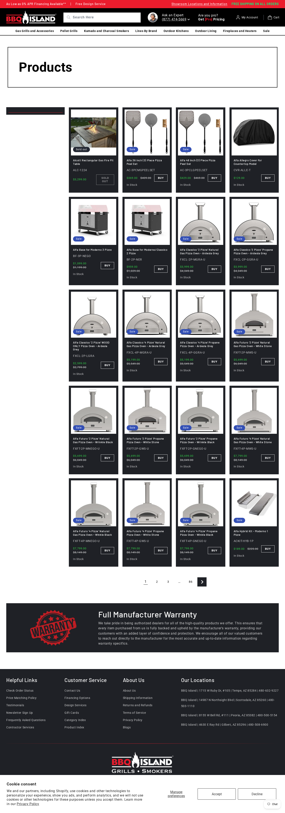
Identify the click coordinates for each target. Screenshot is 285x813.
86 (190, 581)
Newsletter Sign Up (19, 712)
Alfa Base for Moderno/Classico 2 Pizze (147, 251)
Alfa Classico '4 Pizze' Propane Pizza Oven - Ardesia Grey (200, 344)
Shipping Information (138, 697)
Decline (257, 794)
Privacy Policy (28, 804)
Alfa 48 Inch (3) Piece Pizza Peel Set (198, 162)
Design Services (75, 705)
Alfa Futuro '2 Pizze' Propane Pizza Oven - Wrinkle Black (198, 440)
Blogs (127, 727)
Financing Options (77, 697)
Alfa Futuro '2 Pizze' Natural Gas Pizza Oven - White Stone (253, 344)
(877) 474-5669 (174, 19)
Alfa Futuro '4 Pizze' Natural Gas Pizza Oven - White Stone (253, 440)
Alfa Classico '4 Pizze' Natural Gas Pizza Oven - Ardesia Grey (146, 344)
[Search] (67, 17)
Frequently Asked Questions (26, 719)
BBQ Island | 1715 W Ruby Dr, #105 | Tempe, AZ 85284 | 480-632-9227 (230, 690)
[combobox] (106, 17)
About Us (129, 690)
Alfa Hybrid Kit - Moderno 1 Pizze (251, 532)
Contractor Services (20, 727)
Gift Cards (71, 712)
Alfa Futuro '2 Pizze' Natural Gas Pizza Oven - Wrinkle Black (93, 440)
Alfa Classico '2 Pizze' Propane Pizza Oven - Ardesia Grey (253, 251)
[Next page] (202, 582)
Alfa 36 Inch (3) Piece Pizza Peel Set (144, 162)
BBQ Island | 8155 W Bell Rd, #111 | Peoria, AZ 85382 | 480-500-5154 (229, 715)
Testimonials (15, 705)
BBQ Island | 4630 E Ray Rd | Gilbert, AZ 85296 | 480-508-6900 (224, 724)
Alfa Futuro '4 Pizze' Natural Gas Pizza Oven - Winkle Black (92, 532)
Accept (217, 794)
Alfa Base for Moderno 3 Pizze (92, 249)
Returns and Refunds (138, 705)
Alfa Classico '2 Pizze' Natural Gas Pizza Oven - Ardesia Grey (199, 251)
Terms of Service (134, 712)
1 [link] (146, 582)
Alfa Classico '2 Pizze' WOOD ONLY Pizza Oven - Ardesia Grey (91, 346)
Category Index (75, 719)
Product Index (74, 727)
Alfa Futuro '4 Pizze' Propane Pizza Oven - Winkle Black (198, 532)
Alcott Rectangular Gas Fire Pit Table (93, 162)
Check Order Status (20, 690)
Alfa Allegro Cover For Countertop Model (248, 162)
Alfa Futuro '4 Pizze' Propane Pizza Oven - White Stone (145, 532)
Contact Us (72, 690)
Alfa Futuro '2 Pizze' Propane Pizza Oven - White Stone (145, 440)
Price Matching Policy (21, 697)
